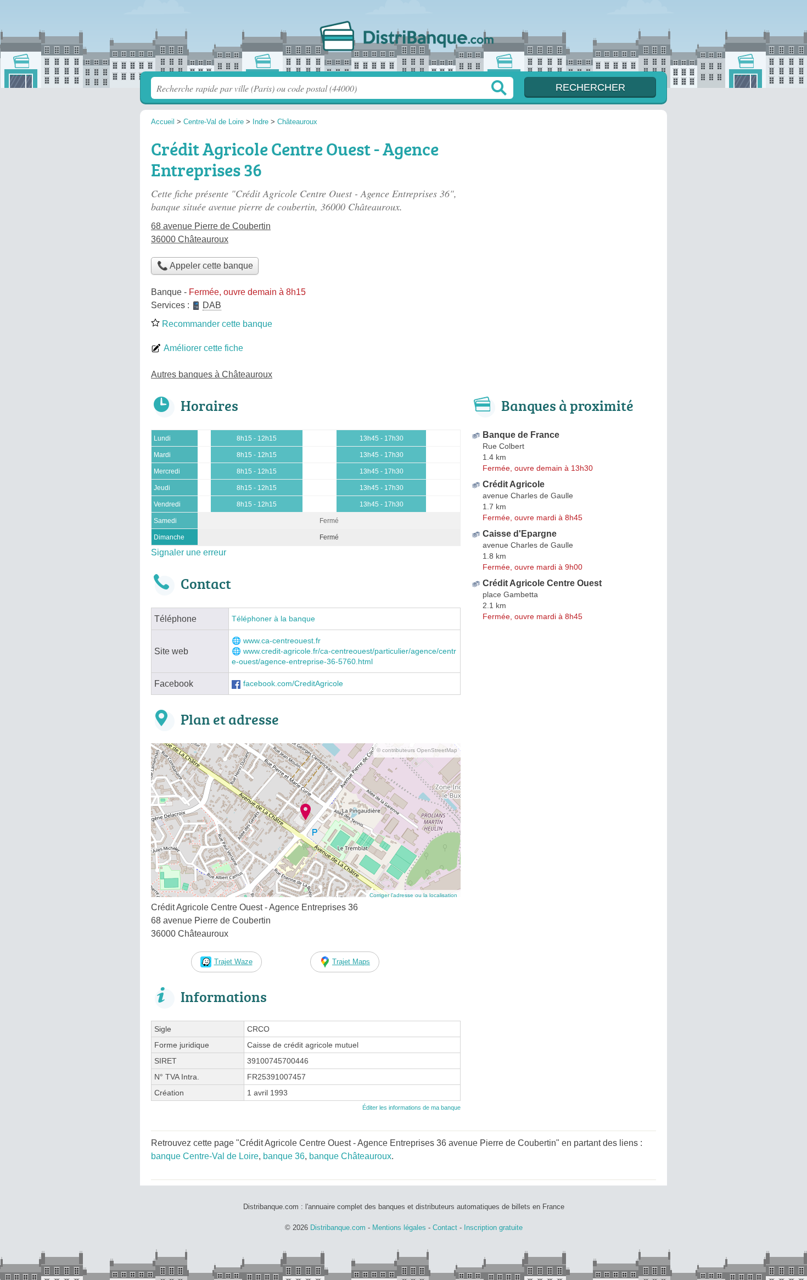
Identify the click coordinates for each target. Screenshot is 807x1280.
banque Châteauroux (350, 1156)
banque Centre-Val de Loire (205, 1156)
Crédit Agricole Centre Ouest (542, 583)
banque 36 (284, 1156)
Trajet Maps (351, 962)
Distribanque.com (403, 39)
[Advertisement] (564, 212)
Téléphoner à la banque (273, 619)
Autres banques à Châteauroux (211, 374)
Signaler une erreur (188, 552)
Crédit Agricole (514, 484)
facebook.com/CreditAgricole (293, 684)
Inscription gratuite (493, 1227)
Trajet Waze (233, 962)
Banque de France (521, 434)
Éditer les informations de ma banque (411, 1107)
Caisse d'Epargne (520, 533)
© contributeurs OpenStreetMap (417, 750)
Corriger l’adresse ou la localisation (413, 895)
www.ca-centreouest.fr (282, 641)
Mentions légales (399, 1227)
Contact (445, 1227)
